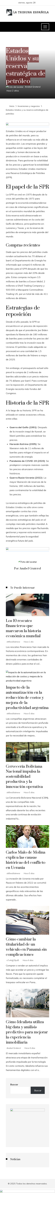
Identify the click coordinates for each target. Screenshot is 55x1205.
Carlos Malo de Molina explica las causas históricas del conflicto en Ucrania (25, 860)
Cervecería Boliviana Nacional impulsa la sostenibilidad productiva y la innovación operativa (24, 776)
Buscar (14, 1084)
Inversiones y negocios (18, 44)
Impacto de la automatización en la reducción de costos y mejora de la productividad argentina (27, 697)
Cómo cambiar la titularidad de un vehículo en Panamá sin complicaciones (26, 947)
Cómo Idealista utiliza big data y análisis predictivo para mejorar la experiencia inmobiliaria (27, 1032)
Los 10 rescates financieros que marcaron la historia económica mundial (23, 628)
